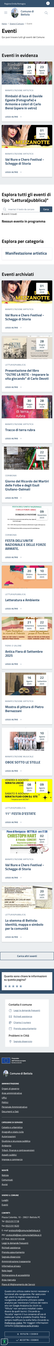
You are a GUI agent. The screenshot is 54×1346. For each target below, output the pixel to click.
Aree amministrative (12, 1093)
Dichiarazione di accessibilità (16, 1275)
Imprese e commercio (12, 1159)
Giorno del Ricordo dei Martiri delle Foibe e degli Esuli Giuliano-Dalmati (27, 485)
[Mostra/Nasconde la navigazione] (5, 12)
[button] (14, 3)
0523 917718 (12, 1221)
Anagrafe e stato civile (13, 1132)
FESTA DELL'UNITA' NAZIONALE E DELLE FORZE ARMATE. (25, 544)
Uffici (4, 1097)
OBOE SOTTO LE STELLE (22, 762)
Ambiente (6, 1145)
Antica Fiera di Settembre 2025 (24, 653)
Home (4, 23)
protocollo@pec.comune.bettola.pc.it (23, 1235)
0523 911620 (12, 1226)
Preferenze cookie (13, 1322)
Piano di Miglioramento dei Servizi (18, 1284)
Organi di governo (10, 1088)
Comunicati (7, 1179)
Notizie (5, 1175)
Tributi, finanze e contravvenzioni (18, 1150)
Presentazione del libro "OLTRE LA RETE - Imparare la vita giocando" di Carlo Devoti (27, 374)
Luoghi (5, 1200)
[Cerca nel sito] (46, 12)
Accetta (29, 1339)
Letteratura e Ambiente (22, 599)
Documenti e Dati (10, 1111)
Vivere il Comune (17, 23)
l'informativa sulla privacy (26, 1325)
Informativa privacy (11, 1266)
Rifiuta (29, 1333)
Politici (5, 1102)
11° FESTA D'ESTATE (20, 813)
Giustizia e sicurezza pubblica (16, 1141)
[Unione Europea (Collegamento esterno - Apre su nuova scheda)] (27, 1061)
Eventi (5, 1204)
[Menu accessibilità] (4, 1342)
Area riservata (9, 1279)
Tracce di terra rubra (20, 429)
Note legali (7, 1270)
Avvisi (5, 1184)
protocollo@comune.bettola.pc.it (24, 1230)
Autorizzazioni (9, 1136)
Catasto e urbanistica (12, 1127)
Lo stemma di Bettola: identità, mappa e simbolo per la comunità (24, 924)
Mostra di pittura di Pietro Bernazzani (24, 708)
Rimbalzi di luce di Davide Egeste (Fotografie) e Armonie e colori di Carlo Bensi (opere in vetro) (23, 102)
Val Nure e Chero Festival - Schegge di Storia (24, 161)
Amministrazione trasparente (16, 1261)
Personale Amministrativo (14, 1107)
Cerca (46, 209)
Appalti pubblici (9, 1155)
